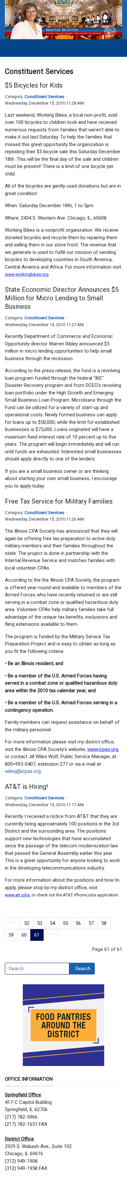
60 (24, 935)
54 (52, 923)
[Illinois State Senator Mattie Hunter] (63, 19)
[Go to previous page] (17, 920)
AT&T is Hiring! (26, 787)
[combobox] (37, 968)
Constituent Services (44, 96)
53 (39, 923)
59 (11, 935)
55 (65, 923)
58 (103, 923)
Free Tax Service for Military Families (59, 501)
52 (26, 923)
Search (83, 969)
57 (91, 923)
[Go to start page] (9, 920)
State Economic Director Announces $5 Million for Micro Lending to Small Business (62, 298)
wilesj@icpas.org (23, 771)
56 (78, 923)
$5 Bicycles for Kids (34, 85)
